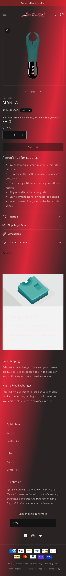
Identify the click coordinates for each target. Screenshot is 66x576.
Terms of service (16, 569)
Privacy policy (51, 564)
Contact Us (13, 440)
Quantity (7, 127)
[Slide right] (40, 92)
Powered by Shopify (33, 564)
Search (10, 433)
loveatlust (19, 564)
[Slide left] (25, 92)
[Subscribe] (52, 523)
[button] (4, 14)
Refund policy (54, 569)
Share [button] (9, 252)
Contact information (36, 569)
